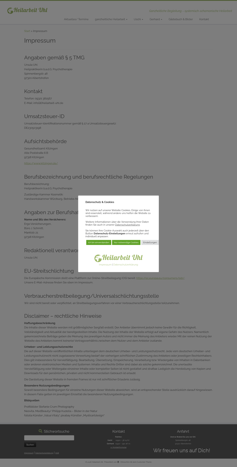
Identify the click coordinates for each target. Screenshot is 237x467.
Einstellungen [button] (150, 242)
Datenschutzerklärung (127, 224)
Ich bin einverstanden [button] (98, 242)
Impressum (105, 264)
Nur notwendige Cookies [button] (126, 242)
